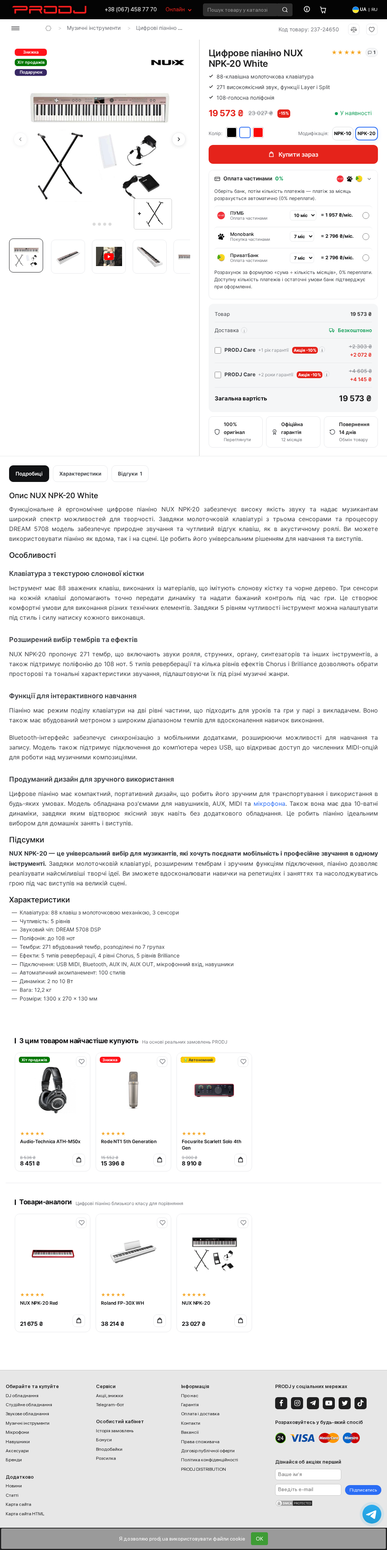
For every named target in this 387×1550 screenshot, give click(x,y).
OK (259, 1539)
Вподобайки (109, 1449)
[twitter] (345, 1403)
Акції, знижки (109, 1395)
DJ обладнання (22, 1395)
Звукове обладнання (27, 1413)
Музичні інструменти (94, 28)
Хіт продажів (31, 62)
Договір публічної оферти (208, 1450)
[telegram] (313, 1403)
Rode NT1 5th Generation (129, 1141)
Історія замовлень (114, 1430)
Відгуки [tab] (130, 474)
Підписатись (363, 1490)
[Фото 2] (68, 257)
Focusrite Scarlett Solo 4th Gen (211, 1145)
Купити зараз (298, 154)
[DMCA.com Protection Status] (328, 1503)
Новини (14, 1485)
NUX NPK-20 (196, 1303)
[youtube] (329, 1403)
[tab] (89, 224)
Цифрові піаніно (156, 28)
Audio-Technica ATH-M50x (50, 1141)
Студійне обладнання (29, 1404)
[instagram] (297, 1403)
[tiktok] (360, 1403)
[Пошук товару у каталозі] (285, 9)
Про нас (189, 1395)
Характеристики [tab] (80, 474)
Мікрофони (17, 1432)
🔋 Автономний (198, 1059)
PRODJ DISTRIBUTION (203, 1469)
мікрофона (269, 803)
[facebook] (281, 1403)
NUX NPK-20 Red (39, 1303)
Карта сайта (18, 1504)
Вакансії (190, 1432)
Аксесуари (17, 1450)
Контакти (190, 1423)
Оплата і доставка (200, 1413)
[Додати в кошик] (79, 1160)
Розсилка (106, 1458)
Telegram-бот (110, 1404)
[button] (28, 258)
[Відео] (109, 257)
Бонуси (104, 1439)
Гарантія (190, 1404)
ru (375, 9)
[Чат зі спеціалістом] (371, 1514)
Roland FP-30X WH (122, 1303)
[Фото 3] (150, 257)
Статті (12, 1495)
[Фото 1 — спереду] (26, 255)
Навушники (18, 1441)
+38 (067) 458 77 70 (131, 9)
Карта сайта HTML (25, 1513)
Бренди (14, 1459)
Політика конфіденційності (209, 1459)
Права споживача (200, 1441)
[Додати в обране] (81, 1061)
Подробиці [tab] (29, 474)
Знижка (31, 52)
